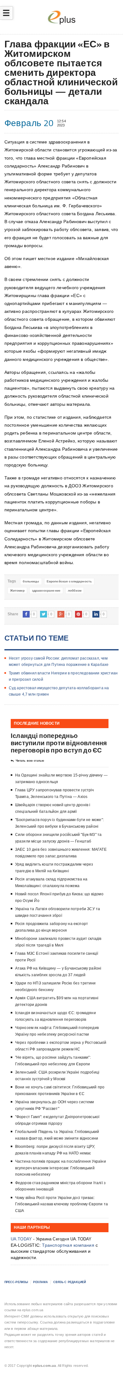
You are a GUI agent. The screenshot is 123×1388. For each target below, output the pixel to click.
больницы (31, 581)
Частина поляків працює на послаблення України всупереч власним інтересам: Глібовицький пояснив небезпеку (60, 1168)
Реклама (40, 1282)
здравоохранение (46, 590)
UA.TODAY (21, 1239)
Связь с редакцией (69, 1282)
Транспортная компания (68, 1245)
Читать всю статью (30, 760)
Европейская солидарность (69, 581)
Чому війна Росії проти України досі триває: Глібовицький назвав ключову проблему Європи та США (61, 1204)
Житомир (17, 590)
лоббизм (74, 590)
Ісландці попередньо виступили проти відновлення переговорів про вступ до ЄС (59, 743)
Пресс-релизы (16, 1282)
